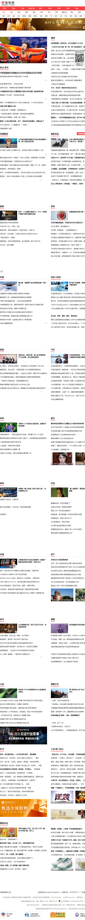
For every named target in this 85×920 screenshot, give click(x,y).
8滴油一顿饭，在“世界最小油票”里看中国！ (15, 865)
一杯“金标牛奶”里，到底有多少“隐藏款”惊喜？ (16, 715)
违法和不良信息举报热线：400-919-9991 (47, 897)
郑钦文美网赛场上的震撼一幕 (10, 449)
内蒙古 (24, 16)
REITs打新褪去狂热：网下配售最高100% (65, 582)
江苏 (61, 16)
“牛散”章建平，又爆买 (7, 237)
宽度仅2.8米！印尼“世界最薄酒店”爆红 (64, 586)
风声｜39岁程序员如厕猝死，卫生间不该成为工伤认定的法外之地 (22, 172)
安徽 (46, 16)
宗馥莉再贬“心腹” (6, 128)
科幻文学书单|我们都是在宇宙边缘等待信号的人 (16, 643)
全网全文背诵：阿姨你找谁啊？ (62, 507)
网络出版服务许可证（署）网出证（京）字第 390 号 (39, 901)
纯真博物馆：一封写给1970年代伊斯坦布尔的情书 (17, 650)
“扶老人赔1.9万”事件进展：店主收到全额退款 (66, 103)
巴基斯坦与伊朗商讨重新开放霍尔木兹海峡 (14, 293)
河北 (66, 16)
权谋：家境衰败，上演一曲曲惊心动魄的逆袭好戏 (17, 777)
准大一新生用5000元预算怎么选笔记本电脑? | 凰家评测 (19, 571)
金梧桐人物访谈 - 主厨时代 (9, 499)
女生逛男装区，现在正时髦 (60, 522)
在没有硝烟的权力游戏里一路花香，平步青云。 (16, 769)
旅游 (79, 12)
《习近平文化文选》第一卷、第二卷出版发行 (66, 47)
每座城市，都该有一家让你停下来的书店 (14, 639)
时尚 (49, 8)
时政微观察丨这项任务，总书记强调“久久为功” (67, 43)
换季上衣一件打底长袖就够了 (61, 511)
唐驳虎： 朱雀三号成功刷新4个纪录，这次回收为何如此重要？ (21, 176)
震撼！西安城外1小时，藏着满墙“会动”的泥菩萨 (67, 712)
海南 (41, 16)
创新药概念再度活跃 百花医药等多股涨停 (65, 647)
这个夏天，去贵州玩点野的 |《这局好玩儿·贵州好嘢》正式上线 (22, 366)
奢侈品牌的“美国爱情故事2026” (62, 533)
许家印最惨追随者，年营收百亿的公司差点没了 (16, 161)
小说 (53, 749)
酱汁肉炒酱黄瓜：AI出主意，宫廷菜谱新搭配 (15, 507)
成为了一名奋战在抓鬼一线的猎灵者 (12, 773)
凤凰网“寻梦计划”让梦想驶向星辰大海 (13, 719)
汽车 (53, 349)
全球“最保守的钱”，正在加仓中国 (11, 84)
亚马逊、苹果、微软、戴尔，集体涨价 (64, 316)
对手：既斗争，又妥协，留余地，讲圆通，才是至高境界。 (20, 762)
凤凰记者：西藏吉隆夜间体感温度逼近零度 (65, 95)
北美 (13, 16)
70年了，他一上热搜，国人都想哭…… (13, 854)
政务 (77, 8)
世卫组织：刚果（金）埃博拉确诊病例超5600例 (67, 639)
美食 (2, 483)
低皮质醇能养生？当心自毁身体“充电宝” (64, 661)
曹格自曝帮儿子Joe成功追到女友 (62, 438)
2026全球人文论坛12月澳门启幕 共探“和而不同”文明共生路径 (21, 700)
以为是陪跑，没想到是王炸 (60, 449)
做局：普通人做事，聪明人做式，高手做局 (65, 762)
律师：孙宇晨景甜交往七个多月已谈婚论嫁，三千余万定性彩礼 (21, 102)
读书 (49, 12)
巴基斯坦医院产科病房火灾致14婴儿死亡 (65, 658)
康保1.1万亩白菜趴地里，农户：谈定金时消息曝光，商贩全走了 (22, 121)
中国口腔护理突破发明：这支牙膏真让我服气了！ (17, 858)
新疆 (29, 16)
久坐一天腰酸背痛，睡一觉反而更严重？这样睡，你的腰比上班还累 (23, 850)
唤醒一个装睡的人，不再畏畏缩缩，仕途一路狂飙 (68, 788)
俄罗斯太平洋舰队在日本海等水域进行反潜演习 (16, 312)
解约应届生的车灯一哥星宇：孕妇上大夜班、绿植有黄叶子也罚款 (22, 158)
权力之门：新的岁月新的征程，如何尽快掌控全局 (17, 791)
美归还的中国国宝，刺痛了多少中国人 (13, 117)
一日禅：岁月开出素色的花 (60, 700)
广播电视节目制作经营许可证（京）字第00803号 (58, 905)
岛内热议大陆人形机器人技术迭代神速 (64, 76)
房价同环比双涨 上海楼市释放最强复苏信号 (66, 571)
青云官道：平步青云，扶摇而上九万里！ (14, 795)
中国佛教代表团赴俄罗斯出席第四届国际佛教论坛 (68, 708)
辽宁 (18, 16)
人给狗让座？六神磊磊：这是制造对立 (13, 110)
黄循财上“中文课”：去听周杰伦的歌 (12, 95)
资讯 (4, 8)
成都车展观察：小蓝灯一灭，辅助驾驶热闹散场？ (68, 392)
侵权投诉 (79, 897)
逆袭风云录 (39, 777)
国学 (56, 12)
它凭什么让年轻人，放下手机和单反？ (13, 862)
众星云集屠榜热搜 (6, 323)
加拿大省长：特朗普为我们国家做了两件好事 (15, 88)
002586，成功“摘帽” (7, 245)
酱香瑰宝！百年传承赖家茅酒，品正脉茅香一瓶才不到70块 (20, 241)
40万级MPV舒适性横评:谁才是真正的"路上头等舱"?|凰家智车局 (22, 593)
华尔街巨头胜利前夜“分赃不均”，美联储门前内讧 (68, 249)
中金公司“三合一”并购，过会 (10, 226)
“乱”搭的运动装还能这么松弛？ (61, 525)
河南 (71, 16)
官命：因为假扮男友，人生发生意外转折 (14, 754)
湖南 (80, 16)
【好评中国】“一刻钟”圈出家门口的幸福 (64, 65)
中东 (8, 16)
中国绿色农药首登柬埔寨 (59, 73)
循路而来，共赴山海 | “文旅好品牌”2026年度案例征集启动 (20, 369)
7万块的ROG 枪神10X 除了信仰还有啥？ (14, 574)
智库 (19, 12)
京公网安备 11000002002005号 (72, 901)
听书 (2, 749)
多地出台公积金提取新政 (59, 560)
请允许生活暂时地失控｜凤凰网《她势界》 (14, 704)
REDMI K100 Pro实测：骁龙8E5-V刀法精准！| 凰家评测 (19, 578)
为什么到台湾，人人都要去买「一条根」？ (14, 125)
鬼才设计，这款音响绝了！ (9, 839)
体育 (68, 8)
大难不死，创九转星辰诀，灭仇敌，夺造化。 (66, 780)
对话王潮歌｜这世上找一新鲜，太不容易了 (14, 635)
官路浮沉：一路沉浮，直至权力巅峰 (63, 769)
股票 (26, 12)
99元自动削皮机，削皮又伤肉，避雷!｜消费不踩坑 (17, 585)
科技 (22, 8)
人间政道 (29, 773)
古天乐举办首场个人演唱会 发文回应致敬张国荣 (67, 427)
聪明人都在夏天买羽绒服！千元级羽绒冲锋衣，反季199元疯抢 (21, 847)
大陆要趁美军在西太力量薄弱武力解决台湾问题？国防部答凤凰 (21, 91)
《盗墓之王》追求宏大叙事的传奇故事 (13, 788)
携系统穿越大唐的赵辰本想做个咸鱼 (63, 777)
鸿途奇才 (32, 780)
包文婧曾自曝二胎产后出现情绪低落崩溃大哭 (66, 431)
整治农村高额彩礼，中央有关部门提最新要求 (66, 80)
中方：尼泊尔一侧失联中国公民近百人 (64, 88)
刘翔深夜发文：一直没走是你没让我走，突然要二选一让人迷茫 (21, 434)
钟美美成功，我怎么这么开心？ (62, 518)
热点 (2, 67)
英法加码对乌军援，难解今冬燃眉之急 (13, 308)
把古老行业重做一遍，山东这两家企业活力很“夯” (68, 58)
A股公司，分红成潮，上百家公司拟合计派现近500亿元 (19, 234)
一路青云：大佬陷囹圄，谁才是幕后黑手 (14, 780)
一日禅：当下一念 (57, 723)
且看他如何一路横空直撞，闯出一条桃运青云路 (67, 765)
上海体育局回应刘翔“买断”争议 (10, 442)
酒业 (72, 12)
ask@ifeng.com (69, 897)
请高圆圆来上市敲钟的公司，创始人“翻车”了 (66, 245)
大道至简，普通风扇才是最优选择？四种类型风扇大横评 (19, 589)
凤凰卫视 (32, 8)
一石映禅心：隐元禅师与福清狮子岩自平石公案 (67, 704)
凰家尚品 (55, 134)
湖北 (75, 16)
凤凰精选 (4, 134)
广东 (51, 16)
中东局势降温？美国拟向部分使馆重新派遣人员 (16, 316)
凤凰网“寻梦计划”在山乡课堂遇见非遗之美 (14, 723)
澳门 (3, 16)
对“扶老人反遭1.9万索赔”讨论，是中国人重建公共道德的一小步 (22, 150)
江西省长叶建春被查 (58, 84)
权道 (27, 784)
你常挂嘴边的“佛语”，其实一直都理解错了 (65, 715)
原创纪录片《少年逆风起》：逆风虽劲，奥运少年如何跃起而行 (21, 712)
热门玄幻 (59, 749)
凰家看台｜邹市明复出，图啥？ (12, 61)
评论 (11, 12)
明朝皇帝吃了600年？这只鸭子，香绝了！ (14, 869)
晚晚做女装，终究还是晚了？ (61, 503)
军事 (58, 8)
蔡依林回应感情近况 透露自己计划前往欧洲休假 (67, 423)
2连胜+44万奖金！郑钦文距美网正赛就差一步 (15, 453)
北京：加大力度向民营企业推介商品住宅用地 (66, 563)
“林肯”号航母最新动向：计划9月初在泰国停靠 (15, 301)
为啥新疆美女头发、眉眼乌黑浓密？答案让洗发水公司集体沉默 (21, 304)
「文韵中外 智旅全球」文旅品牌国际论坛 (14, 381)
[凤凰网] (7, 5)
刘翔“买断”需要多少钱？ (8, 106)
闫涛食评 (3, 514)
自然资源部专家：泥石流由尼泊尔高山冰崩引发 (67, 91)
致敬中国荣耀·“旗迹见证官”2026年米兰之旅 (15, 384)
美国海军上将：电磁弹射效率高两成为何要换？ (16, 297)
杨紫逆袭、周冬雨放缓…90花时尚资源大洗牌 (66, 514)
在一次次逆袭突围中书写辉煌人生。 (12, 784)
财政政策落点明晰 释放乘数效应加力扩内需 (66, 574)
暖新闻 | (54, 117)
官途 (83, 762)
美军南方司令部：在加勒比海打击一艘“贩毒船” (16, 320)
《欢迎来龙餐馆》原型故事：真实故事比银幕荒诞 (17, 114)
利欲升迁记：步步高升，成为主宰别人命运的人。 (17, 758)
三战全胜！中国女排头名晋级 (10, 446)
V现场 (58, 277)
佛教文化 (64, 12)
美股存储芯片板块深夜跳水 (9, 222)
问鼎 (40, 765)
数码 (34, 12)
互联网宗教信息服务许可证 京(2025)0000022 (51, 909)
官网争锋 (80, 769)
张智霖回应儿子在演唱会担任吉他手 (63, 434)
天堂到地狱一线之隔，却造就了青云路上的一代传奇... (18, 765)
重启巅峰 (33, 754)
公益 (2, 684)
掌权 (37, 758)
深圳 (56, 16)
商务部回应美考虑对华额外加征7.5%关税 (14, 76)
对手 (82, 784)
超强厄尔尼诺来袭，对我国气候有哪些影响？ (66, 54)
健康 (53, 619)
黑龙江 (35, 16)
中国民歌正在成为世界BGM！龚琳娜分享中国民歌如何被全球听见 (22, 388)
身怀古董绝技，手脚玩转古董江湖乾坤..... (65, 784)
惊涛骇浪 (37, 769)
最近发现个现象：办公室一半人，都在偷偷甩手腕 (17, 843)
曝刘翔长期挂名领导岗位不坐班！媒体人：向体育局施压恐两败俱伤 (23, 438)
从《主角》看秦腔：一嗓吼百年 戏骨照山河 (15, 654)
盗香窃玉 (80, 777)
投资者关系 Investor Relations (49, 892)
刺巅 (29, 788)
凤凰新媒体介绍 (5, 892)
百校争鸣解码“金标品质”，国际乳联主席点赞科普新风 (18, 708)
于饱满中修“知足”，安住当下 (61, 726)
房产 (53, 554)
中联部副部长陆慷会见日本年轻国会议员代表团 (21, 73)
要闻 (53, 38)
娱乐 (40, 8)
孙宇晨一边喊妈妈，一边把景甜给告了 (64, 230)
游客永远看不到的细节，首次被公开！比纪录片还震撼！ (19, 646)
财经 (13, 8)
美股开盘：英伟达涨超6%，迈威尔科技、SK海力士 (17, 230)
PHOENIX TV (74, 892)
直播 (3, 12)
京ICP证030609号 (33, 905)
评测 (41, 12)
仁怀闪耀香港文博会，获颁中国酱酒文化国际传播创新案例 (20, 377)
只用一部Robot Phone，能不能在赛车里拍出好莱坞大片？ (20, 582)
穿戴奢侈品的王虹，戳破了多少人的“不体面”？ (67, 529)
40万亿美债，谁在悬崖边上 (60, 226)
